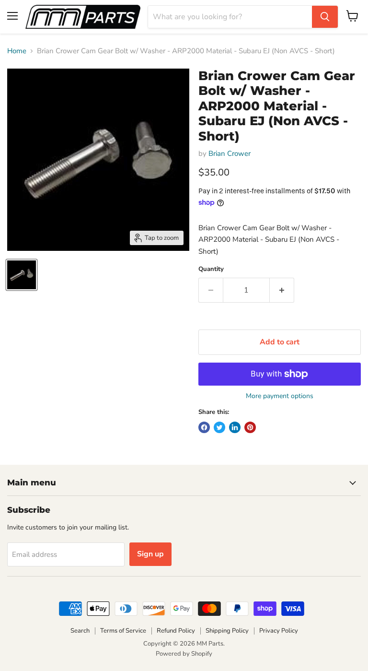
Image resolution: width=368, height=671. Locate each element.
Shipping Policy (227, 630)
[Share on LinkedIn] (235, 427)
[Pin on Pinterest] (250, 427)
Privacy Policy (278, 630)
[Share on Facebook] (204, 427)
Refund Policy (176, 630)
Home (16, 51)
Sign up (150, 554)
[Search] (325, 17)
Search (80, 630)
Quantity (211, 269)
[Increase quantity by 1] (282, 290)
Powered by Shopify (184, 653)
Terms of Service (123, 630)
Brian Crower (229, 153)
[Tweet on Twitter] (219, 427)
